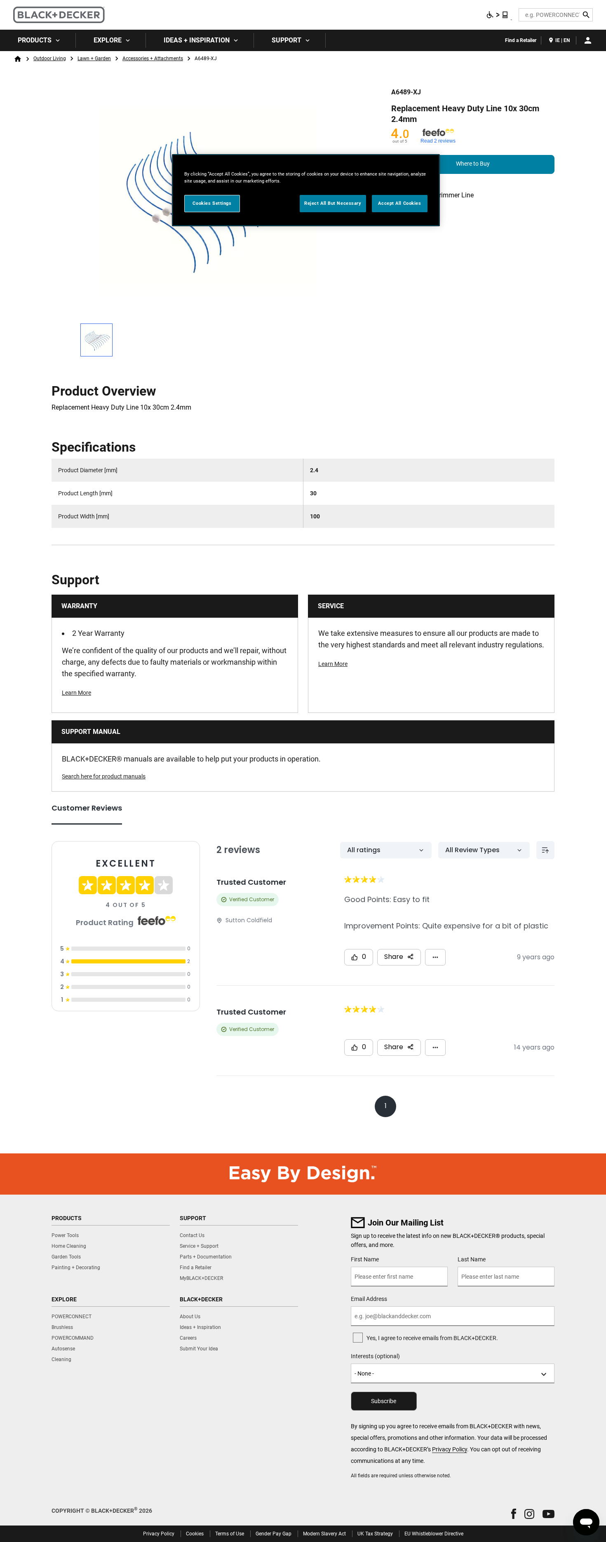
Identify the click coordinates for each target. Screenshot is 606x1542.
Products (35, 40)
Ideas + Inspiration (197, 40)
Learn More (76, 692)
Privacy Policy (449, 1449)
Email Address (369, 1299)
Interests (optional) (375, 1356)
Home (18, 59)
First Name (365, 1259)
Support (286, 40)
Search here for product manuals (104, 776)
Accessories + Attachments (152, 58)
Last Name (472, 1259)
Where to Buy (473, 163)
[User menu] (587, 40)
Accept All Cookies (399, 203)
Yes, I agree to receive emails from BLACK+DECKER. (432, 1338)
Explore (108, 40)
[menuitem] (38, 40)
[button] (513, 1514)
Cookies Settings (212, 203)
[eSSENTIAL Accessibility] (497, 15)
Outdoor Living (49, 58)
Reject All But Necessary (333, 203)
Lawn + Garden (94, 58)
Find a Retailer (520, 40)
